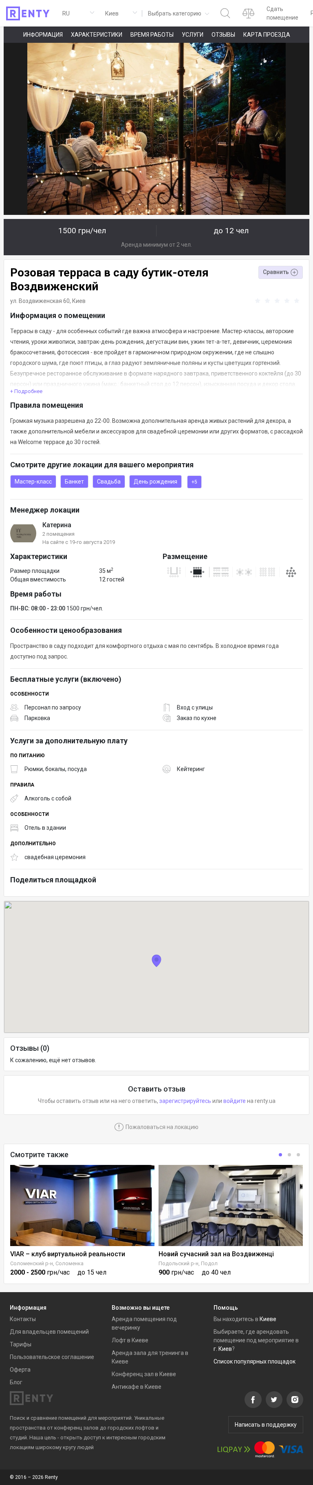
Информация (43, 34)
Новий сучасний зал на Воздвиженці (216, 1254)
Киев (79, 301)
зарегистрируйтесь (185, 1101)
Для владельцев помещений (49, 1331)
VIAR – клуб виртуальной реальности (67, 1254)
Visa (291, 1449)
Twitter (274, 1399)
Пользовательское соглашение (52, 1357)
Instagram (295, 1399)
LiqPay (234, 1449)
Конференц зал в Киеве (144, 1374)
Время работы (152, 34)
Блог (16, 1382)
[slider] (278, 301)
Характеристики (96, 34)
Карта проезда (266, 34)
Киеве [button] (268, 1319)
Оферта (20, 1369)
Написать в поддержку (266, 1424)
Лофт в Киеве (130, 1340)
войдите (234, 1101)
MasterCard (264, 1449)
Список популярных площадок (254, 1361)
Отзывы (223, 34)
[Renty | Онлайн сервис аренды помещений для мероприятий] (28, 13)
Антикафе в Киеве (136, 1386)
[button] (178, 13)
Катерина (56, 525)
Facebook (253, 1399)
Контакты (23, 1319)
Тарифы (20, 1344)
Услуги (192, 34)
